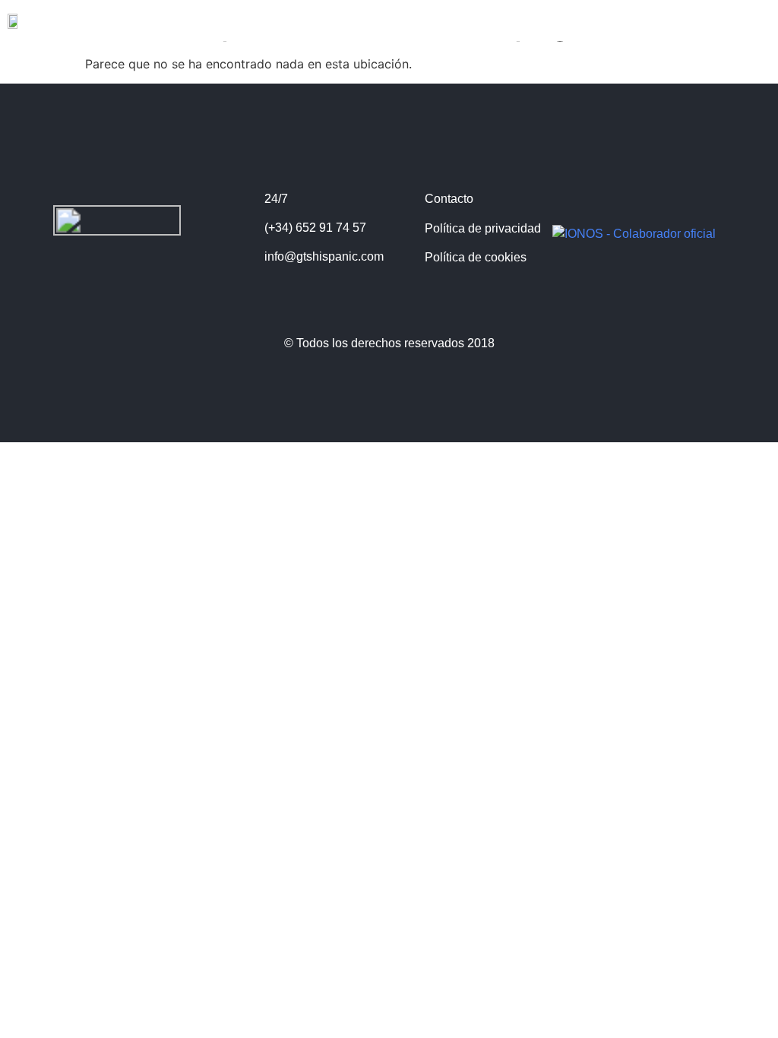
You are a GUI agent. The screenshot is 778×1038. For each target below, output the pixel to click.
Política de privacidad (483, 228)
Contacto (449, 198)
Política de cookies (476, 257)
